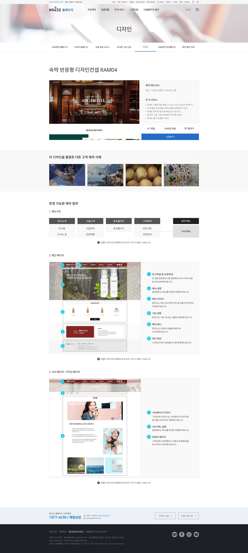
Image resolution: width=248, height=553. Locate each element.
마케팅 (181, 2)
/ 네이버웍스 (123, 2)
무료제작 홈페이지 (60, 47)
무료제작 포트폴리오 (167, 47)
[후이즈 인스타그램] (189, 532)
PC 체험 (151, 128)
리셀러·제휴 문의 (187, 516)
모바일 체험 (170, 128)
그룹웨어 (131, 2)
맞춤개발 (105, 9)
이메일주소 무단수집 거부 (96, 531)
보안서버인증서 (151, 2)
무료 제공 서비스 (102, 47)
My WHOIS (193, 2)
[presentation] (194, 157)
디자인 (145, 47)
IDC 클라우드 (160, 2)
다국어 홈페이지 (81, 47)
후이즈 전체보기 (197, 2)
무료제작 (92, 9)
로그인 (188, 9)
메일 (119, 2)
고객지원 (134, 9)
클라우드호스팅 (140, 2)
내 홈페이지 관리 (151, 9)
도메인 (114, 2)
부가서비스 (119, 9)
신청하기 (170, 136)
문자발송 (186, 2)
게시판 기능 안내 (124, 47)
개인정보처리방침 (75, 531)
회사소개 (53, 531)
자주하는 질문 (164, 516)
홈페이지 (168, 2)
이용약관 (62, 531)
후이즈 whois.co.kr (56, 2)
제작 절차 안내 (188, 47)
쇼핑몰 (175, 2)
